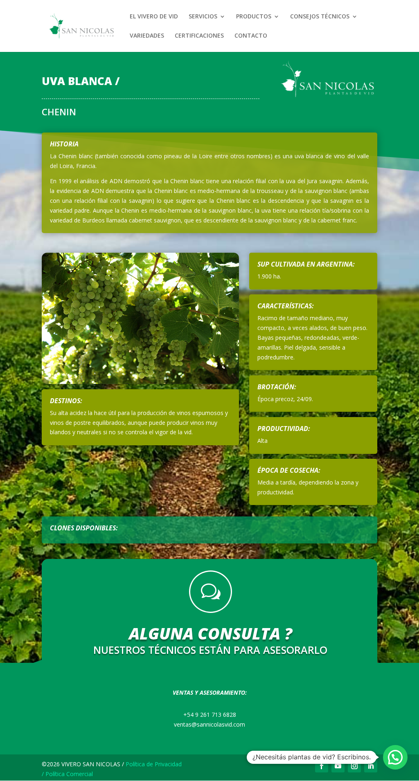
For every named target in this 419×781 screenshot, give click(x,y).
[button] (395, 757)
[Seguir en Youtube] (338, 765)
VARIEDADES (147, 36)
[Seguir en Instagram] (354, 765)
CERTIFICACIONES (199, 36)
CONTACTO (250, 36)
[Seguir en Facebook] (321, 765)
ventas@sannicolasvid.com (209, 724)
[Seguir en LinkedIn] (370, 765)
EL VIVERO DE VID (154, 16)
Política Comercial (69, 774)
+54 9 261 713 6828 (209, 714)
